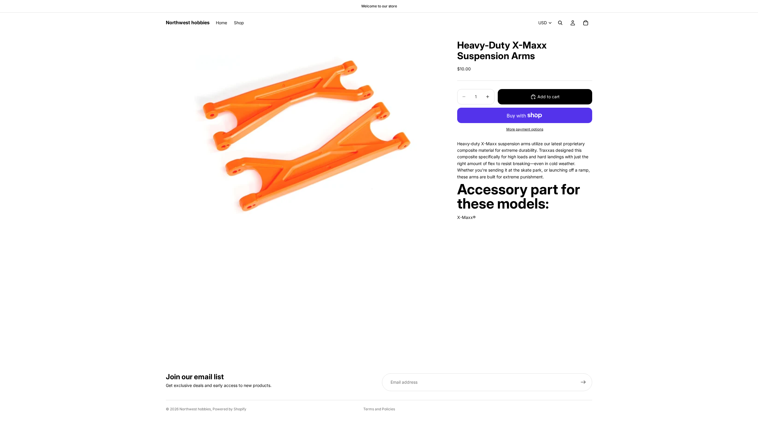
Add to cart (548, 96)
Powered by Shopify (229, 409)
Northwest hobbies (195, 409)
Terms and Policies (379, 409)
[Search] (560, 22)
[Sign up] (583, 382)
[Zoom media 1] (304, 132)
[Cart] (585, 22)
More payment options (524, 129)
